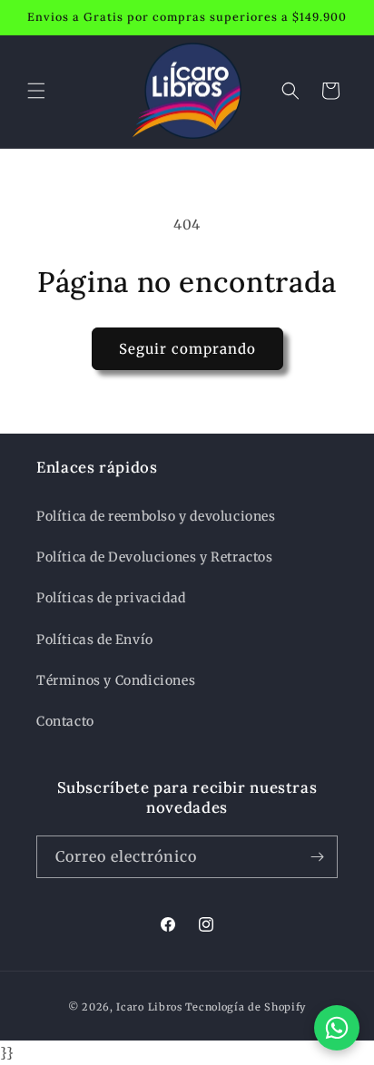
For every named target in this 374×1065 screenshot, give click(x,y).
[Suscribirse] (317, 856)
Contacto (65, 721)
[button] (36, 91)
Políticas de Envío (94, 639)
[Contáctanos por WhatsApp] (336, 1027)
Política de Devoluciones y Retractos (154, 557)
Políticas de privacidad (111, 598)
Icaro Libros (149, 1007)
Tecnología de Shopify (246, 1007)
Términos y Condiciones (115, 680)
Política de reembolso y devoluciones (156, 516)
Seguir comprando (187, 348)
